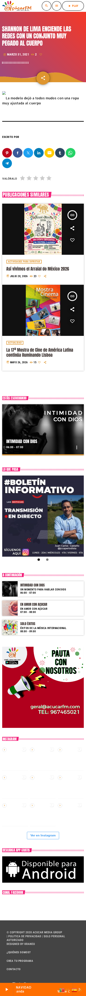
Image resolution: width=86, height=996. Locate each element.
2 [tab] (47, 559)
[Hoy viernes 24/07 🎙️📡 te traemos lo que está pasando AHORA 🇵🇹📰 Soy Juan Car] (15, 785)
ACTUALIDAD (15, 342)
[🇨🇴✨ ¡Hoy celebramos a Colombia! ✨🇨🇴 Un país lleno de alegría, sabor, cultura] (43, 785)
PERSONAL (58, 936)
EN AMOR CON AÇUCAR (33, 604)
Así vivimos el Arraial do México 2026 (37, 269)
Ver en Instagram (43, 835)
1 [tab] (38, 559)
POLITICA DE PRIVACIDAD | (25, 936)
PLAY (73, 6)
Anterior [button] (7, 516)
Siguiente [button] (79, 516)
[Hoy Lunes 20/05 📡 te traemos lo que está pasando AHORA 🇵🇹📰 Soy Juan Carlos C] (70, 785)
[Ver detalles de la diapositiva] (43, 516)
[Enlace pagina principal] (17, 6)
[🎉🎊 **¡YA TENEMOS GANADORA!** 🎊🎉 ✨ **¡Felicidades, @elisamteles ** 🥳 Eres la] (15, 813)
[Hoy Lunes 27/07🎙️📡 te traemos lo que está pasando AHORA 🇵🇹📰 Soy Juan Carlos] (70, 757)
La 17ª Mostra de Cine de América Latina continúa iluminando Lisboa (39, 352)
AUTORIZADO (15, 940)
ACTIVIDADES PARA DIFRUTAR (24, 261)
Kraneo (29, 944)
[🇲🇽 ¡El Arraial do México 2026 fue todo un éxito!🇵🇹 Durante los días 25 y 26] (43, 757)
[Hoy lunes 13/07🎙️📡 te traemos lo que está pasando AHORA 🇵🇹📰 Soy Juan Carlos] (43, 813)
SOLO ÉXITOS (27, 624)
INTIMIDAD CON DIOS (21, 441)
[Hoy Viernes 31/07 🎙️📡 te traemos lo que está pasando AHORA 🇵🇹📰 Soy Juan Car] (15, 757)
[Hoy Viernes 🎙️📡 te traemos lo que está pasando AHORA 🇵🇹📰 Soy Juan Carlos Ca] (70, 813)
